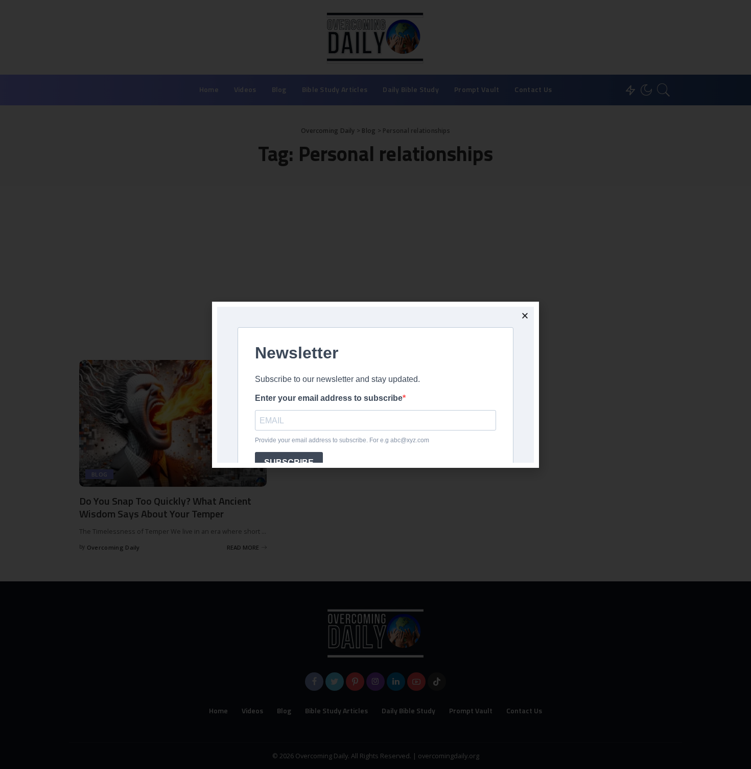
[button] (525, 316)
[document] (375, 384)
